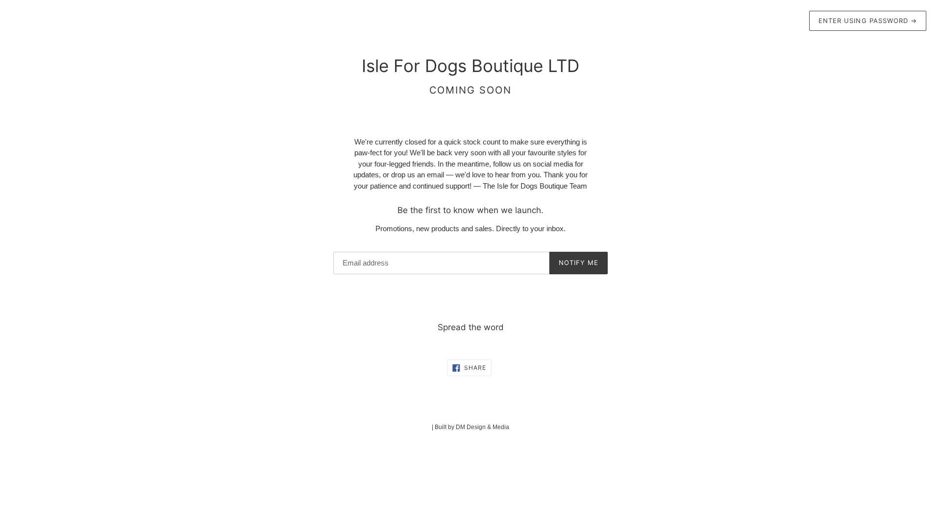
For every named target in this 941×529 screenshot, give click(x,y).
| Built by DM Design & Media (470, 427)
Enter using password (867, 20)
